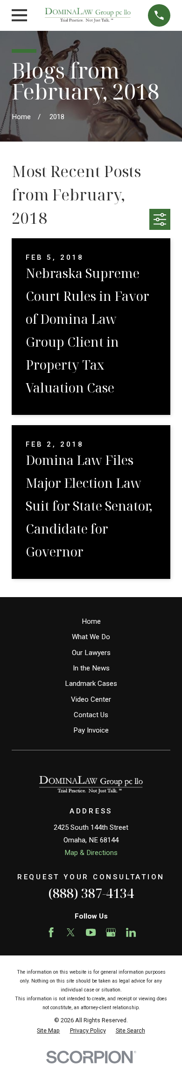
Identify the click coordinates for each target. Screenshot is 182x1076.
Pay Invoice (91, 730)
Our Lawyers (91, 652)
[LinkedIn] (131, 932)
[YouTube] (91, 932)
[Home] (88, 15)
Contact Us (91, 715)
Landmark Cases (91, 683)
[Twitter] (71, 932)
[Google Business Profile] (111, 932)
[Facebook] (51, 932)
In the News (91, 668)
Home (91, 621)
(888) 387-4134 (91, 893)
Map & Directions (91, 852)
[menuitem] (48, 1031)
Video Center (91, 699)
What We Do (91, 637)
